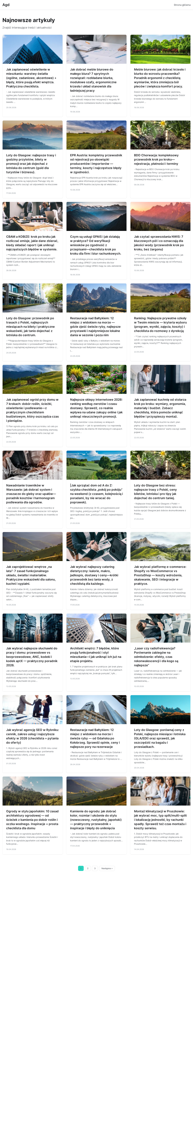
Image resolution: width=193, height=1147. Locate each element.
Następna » (107, 868)
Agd (5, 5)
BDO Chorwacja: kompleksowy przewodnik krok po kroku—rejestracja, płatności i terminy (156, 159)
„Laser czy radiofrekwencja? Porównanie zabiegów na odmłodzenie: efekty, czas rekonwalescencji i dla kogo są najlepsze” (156, 657)
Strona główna (182, 4)
